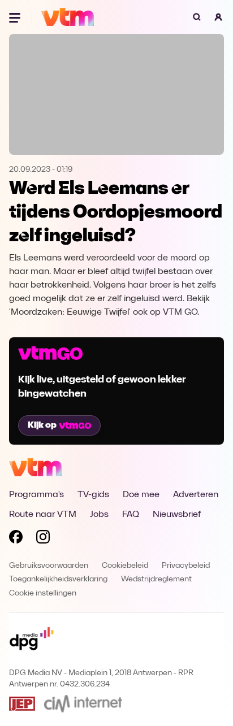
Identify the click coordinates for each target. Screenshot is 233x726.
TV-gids (93, 494)
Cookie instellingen (42, 593)
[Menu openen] (16, 17)
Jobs (99, 514)
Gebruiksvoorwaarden (48, 566)
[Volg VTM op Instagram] (43, 539)
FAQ (130, 514)
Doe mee (141, 494)
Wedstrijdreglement (156, 579)
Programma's (36, 494)
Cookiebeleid (125, 566)
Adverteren (195, 494)
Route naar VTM (42, 514)
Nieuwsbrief (177, 514)
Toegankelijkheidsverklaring (58, 579)
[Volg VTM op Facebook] (16, 539)
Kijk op (42, 425)
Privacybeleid (186, 566)
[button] (218, 17)
